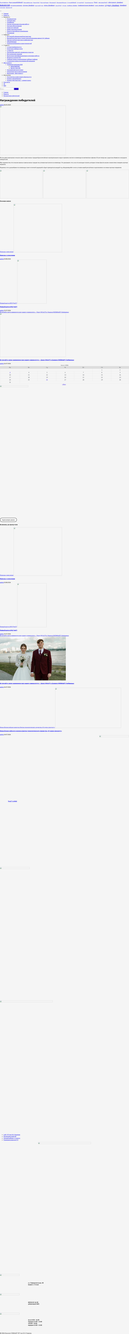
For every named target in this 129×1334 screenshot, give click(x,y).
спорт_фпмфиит (99, 5)
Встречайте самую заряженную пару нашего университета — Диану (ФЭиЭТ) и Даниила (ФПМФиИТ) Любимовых (34, 312)
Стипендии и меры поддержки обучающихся (21, 61)
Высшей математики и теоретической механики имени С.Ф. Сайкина (28, 38)
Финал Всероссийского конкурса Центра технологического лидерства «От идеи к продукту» (27, 727)
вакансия (5, 4)
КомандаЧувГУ (36, 2)
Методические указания (14, 54)
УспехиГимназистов (89, 2)
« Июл (64, 384)
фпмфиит (123, 5)
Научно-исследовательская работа (18, 24)
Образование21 (52, 2)
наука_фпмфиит (49, 5)
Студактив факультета (14, 47)
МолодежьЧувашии (44, 2)
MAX (5, 86)
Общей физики (11, 42)
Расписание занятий (10, 1136)
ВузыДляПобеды (4, 2)
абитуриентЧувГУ (103, 2)
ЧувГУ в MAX (12, 801)
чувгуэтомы (2, 7)
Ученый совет (11, 20)
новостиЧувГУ (58, 5)
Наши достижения (12, 27)
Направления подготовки (15, 70)
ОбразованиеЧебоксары (62, 2)
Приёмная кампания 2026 (15, 64)
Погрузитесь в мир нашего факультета (19, 77)
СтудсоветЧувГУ (80, 2)
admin (2, 105)
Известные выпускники (14, 29)
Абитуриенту (8, 63)
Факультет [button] (7, 17)
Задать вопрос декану (8, 520)
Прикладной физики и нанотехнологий (19, 43)
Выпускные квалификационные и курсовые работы (23, 56)
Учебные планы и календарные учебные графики (22, 59)
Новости (6, 15)
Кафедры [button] (6, 35)
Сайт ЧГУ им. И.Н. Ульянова (12, 1134)
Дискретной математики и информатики (20, 40)
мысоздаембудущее (39, 5)
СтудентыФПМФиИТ (71, 2)
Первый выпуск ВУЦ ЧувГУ (8, 303)
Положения (10, 33)
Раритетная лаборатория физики (17, 31)
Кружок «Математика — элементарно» (19, 80)
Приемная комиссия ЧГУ (11, 1140)
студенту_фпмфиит (112, 5)
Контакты (7, 82)
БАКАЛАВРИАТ (15, 66)
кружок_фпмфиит (28, 5)
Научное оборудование (14, 26)
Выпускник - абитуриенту (15, 73)
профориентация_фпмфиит (86, 5)
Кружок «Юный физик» (14, 78)
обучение (64, 5)
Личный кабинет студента (12, 1138)
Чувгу (96, 2)
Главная (6, 13)
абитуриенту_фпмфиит (115, 2)
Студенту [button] (6, 45)
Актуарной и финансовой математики (19, 36)
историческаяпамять (16, 5)
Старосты (10, 50)
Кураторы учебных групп (15, 49)
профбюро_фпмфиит (72, 5)
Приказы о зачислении (6, 251)
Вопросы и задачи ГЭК (14, 57)
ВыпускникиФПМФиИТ (16, 2)
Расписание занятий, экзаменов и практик (20, 52)
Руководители (11, 19)
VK (4, 84)
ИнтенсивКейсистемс (28, 2)
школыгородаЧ (9, 7)
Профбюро (10, 22)
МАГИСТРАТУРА (15, 68)
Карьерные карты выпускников (17, 71)
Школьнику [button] (7, 75)
